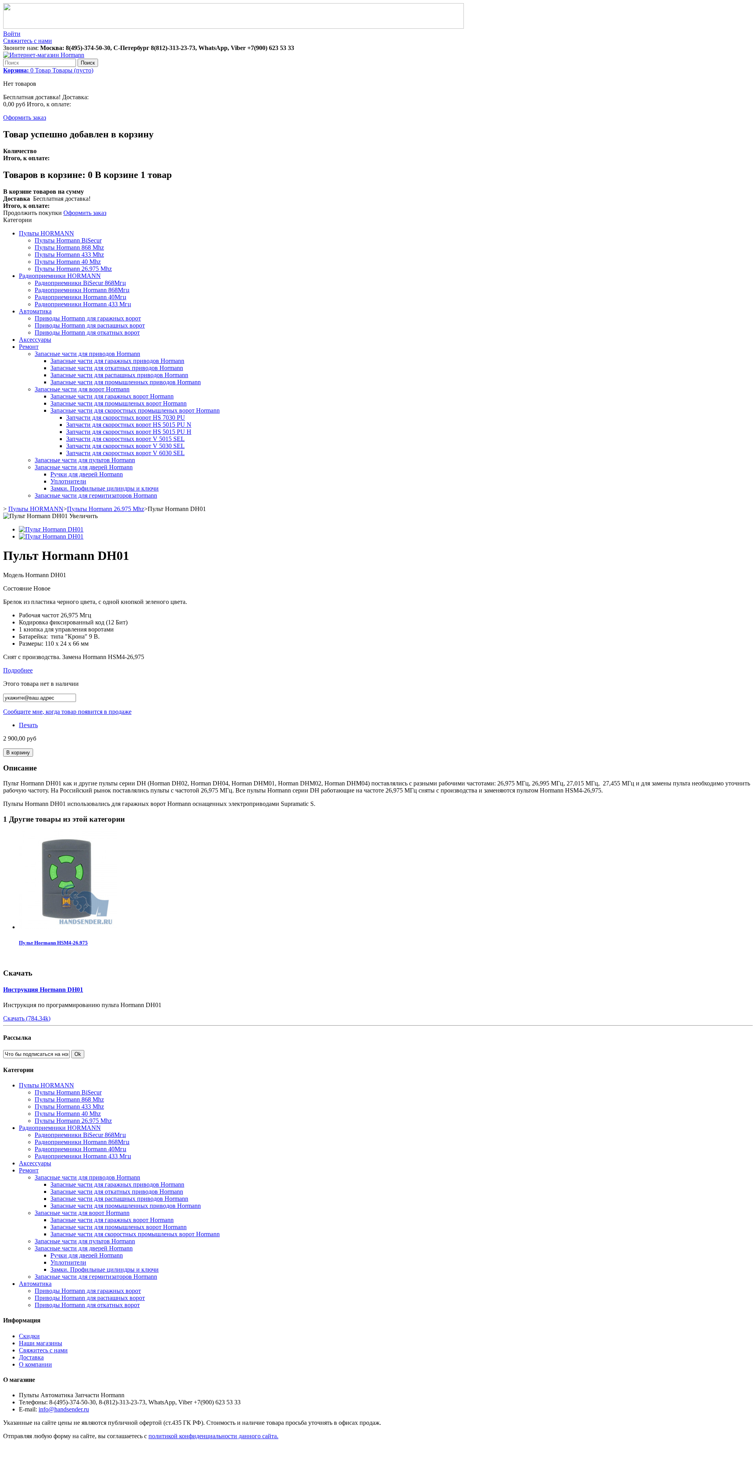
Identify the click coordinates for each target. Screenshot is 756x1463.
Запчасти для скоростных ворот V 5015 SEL (125, 438)
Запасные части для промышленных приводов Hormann (125, 382)
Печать (28, 725)
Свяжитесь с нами (27, 40)
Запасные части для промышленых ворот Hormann (118, 403)
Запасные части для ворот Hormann (82, 389)
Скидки (29, 1336)
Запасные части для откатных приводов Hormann (116, 368)
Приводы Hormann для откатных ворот (87, 332)
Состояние (18, 588)
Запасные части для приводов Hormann (87, 353)
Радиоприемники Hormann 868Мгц (82, 290)
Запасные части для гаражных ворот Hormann (112, 396)
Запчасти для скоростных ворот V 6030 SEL (125, 453)
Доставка (31, 1357)
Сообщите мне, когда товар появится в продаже (67, 711)
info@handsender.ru (64, 1409)
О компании (35, 1364)
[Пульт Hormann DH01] (51, 529)
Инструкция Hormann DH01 (43, 989)
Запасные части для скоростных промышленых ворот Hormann (135, 410)
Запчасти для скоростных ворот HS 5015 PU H (128, 431)
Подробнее (18, 670)
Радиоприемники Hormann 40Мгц (80, 297)
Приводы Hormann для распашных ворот (90, 325)
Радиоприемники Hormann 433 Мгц (83, 304)
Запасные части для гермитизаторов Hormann (96, 495)
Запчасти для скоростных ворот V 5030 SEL (125, 446)
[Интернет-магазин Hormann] (43, 55)
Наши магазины (40, 1343)
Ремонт (29, 346)
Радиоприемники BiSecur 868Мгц (80, 283)
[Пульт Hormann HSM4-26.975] (68, 927)
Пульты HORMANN (46, 233)
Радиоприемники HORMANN (60, 275)
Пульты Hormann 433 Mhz (69, 254)
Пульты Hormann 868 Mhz (69, 247)
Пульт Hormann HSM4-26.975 (53, 943)
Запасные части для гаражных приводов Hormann (117, 360)
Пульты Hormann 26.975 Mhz (73, 268)
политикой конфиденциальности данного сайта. (213, 1436)
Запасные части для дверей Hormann (84, 467)
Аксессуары (35, 339)
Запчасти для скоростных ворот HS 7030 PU (125, 417)
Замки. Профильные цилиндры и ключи (104, 488)
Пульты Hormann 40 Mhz (68, 261)
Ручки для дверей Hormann (86, 474)
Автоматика (35, 311)
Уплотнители (68, 481)
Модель (14, 575)
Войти (11, 33)
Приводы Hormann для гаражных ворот (88, 318)
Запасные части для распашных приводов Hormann (119, 375)
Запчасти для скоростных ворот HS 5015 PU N (128, 424)
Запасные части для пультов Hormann (85, 460)
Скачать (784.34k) (26, 1018)
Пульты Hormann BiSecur (68, 240)
